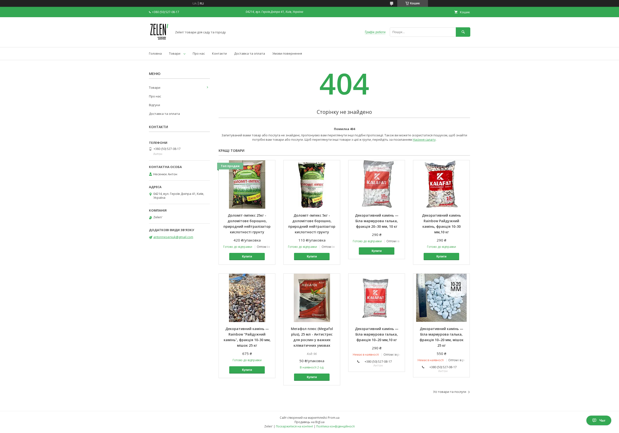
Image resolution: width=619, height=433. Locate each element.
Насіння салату (424, 139)
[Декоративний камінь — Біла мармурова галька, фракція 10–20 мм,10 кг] (376, 298)
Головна (155, 53)
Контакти (219, 53)
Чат (602, 420)
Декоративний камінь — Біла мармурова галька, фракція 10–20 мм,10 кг (376, 334)
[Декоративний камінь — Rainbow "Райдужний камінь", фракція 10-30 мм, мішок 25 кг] (247, 298)
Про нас (199, 53)
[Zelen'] (159, 41)
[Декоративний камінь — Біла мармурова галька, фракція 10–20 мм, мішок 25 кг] (441, 298)
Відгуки (154, 105)
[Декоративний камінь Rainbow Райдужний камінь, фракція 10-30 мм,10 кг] (441, 184)
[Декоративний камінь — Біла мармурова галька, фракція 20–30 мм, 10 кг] (376, 184)
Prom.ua (333, 418)
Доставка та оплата (249, 53)
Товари (174, 53)
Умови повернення (287, 53)
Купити (247, 256)
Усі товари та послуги (449, 391)
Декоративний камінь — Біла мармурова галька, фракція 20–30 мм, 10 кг (376, 221)
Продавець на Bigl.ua (309, 422)
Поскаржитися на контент (294, 426)
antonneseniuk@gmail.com (173, 237)
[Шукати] (463, 32)
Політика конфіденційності (335, 426)
